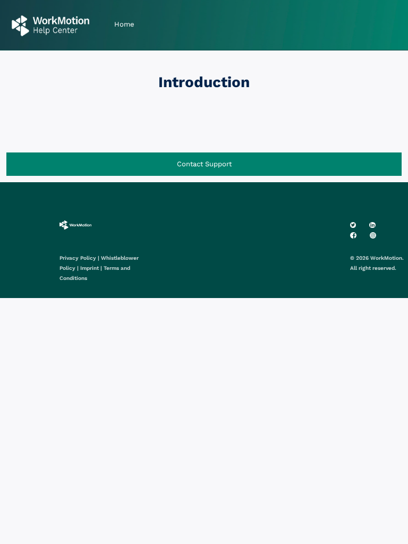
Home (124, 24)
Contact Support (204, 164)
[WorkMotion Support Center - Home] (50, 25)
